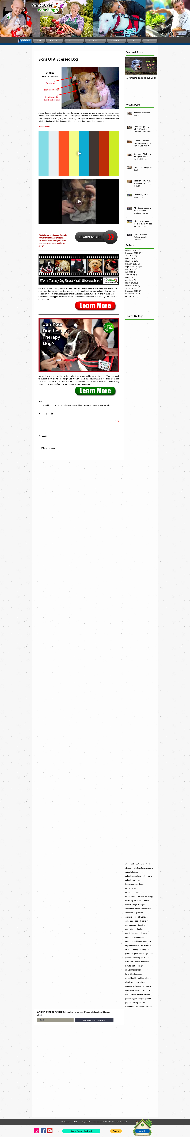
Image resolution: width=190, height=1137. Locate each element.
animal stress (66, 405)
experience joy (146, 945)
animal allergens (131, 872)
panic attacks (140, 982)
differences (142, 917)
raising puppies (139, 1003)
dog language (130, 925)
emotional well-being (133, 941)
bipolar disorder (131, 884)
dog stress (55, 405)
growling (107, 405)
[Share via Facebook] (40, 413)
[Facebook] (43, 1130)
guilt (143, 958)
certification (147, 901)
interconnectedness (133, 970)
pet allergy (147, 986)
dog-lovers (141, 929)
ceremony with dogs (133, 901)
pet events (129, 990)
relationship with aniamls (135, 1007)
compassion (146, 909)
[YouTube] (49, 1130)
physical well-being (144, 994)
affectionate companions (143, 868)
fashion (128, 949)
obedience (129, 982)
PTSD (148, 864)
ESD (142, 864)
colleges (141, 905)
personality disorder (133, 986)
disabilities (129, 921)
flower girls (144, 949)
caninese (140, 897)
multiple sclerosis (144, 978)
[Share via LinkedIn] (52, 413)
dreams (144, 933)
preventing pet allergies (134, 999)
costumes (129, 913)
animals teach (130, 880)
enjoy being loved (132, 945)
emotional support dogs (134, 937)
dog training (130, 929)
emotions (147, 941)
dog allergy (144, 921)
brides (141, 884)
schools (149, 1007)
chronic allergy (131, 905)
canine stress (98, 405)
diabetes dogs (130, 917)
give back (129, 954)
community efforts (132, 909)
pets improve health (143, 990)
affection (128, 868)
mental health (44, 405)
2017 (127, 864)
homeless (145, 962)
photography (130, 994)
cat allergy (149, 897)
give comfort (139, 954)
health (137, 962)
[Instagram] (36, 1130)
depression (138, 913)
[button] (116, 1131)
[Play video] (79, 153)
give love (149, 954)
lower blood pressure (133, 974)
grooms (128, 958)
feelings (136, 949)
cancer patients (131, 888)
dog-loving (129, 933)
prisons (148, 999)
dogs (137, 933)
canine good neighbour (134, 892)
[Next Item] (153, 66)
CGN (132, 864)
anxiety (140, 880)
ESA (137, 864)
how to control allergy (134, 966)
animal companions (133, 876)
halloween (129, 962)
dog (136, 921)
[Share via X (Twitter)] (46, 413)
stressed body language (81, 405)
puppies (128, 1003)
